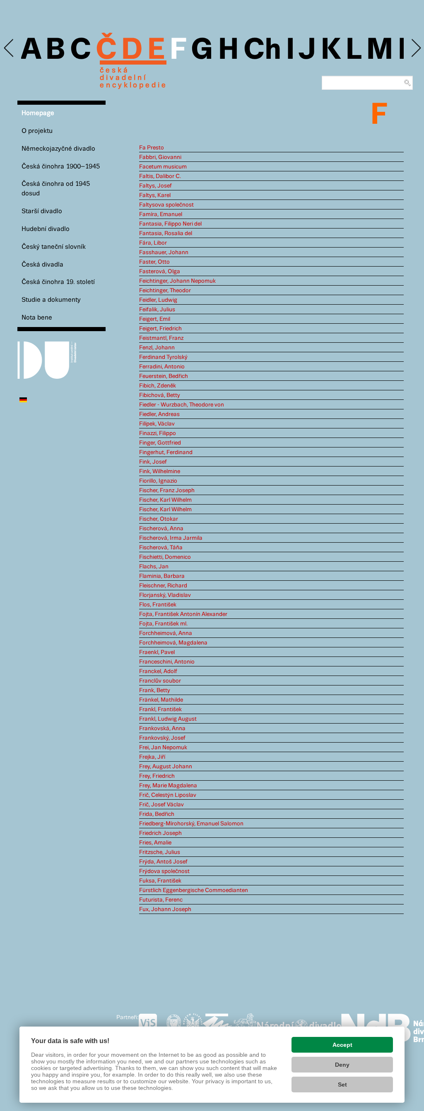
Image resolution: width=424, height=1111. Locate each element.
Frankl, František (160, 709)
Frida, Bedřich (156, 814)
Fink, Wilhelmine (159, 471)
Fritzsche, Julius (159, 852)
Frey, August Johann (165, 767)
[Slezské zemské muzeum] (192, 1026)
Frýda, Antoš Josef (163, 862)
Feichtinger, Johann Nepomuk (177, 281)
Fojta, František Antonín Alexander (183, 614)
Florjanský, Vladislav (165, 595)
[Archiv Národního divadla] (299, 1025)
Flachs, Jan (154, 567)
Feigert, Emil (154, 319)
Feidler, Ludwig (158, 300)
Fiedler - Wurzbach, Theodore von (181, 405)
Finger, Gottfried (160, 443)
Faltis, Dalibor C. (160, 176)
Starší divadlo (42, 211)
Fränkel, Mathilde (161, 700)
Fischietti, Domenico (165, 557)
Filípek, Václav (157, 424)
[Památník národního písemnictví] (244, 1026)
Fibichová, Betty (159, 395)
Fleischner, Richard (163, 586)
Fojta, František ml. (163, 624)
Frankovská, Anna (162, 728)
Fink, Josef (153, 462)
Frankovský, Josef (162, 738)
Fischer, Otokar (158, 519)
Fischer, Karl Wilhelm (165, 500)
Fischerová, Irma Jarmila (170, 538)
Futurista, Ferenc (161, 900)
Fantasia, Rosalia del (165, 233)
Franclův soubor (160, 681)
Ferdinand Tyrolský (163, 357)
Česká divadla (42, 264)
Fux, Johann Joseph (165, 909)
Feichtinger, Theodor (165, 290)
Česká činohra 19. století (58, 282)
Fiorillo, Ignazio (158, 481)
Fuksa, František (160, 881)
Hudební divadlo (46, 229)
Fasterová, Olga (159, 271)
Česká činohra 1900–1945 (61, 166)
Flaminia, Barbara (162, 576)
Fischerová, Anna (161, 528)
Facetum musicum (163, 167)
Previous (9, 48)
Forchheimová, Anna (165, 633)
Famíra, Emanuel (160, 214)
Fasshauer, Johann (163, 252)
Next (415, 48)
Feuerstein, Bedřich (163, 376)
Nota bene (37, 317)
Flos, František (157, 605)
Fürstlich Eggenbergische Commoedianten (193, 890)
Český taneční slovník (54, 246)
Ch (262, 50)
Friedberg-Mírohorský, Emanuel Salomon (191, 824)
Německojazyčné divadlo (58, 148)
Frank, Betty (154, 690)
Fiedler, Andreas (159, 414)
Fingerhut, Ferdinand (166, 452)
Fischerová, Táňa (161, 548)
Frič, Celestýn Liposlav (167, 795)
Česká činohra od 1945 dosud (56, 188)
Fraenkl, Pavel (157, 652)
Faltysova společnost (166, 205)
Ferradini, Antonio (162, 367)
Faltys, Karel (155, 195)
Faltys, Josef (155, 186)
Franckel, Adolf (158, 671)
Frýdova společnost (164, 871)
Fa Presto (151, 148)
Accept (342, 1044)
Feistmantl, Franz (161, 338)
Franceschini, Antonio (167, 662)
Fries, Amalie (155, 843)
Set (342, 1084)
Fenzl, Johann (157, 348)
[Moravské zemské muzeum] (217, 1026)
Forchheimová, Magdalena (173, 643)
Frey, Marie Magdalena (168, 786)
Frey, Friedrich (157, 776)
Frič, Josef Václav (161, 805)
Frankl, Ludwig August (168, 719)
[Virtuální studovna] (151, 1026)
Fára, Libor (153, 243)
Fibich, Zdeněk (157, 386)
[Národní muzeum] (173, 1026)
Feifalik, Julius (157, 310)
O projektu (37, 131)
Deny (342, 1064)
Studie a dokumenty (51, 299)
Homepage (38, 113)
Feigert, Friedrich (160, 329)
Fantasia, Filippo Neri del (170, 224)
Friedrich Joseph (160, 833)
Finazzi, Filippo (157, 433)
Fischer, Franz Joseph (167, 490)
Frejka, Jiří (152, 757)
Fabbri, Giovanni (160, 157)
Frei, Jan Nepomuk (163, 747)
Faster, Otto (154, 262)
